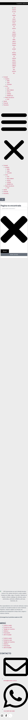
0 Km (6, 86)
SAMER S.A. (10, 95)
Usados (7, 79)
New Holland (10, 90)
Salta (8, 80)
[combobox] (14, 208)
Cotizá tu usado (7, 625)
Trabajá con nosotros (9, 629)
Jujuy (8, 82)
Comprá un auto (7, 627)
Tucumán (9, 84)
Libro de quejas (7, 634)
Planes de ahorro (9, 97)
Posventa (5, 105)
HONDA (9, 94)
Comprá (5, 77)
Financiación (6, 633)
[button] (14, 136)
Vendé (5, 101)
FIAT (8, 88)
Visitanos (5, 631)
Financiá (5, 103)
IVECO (8, 92)
